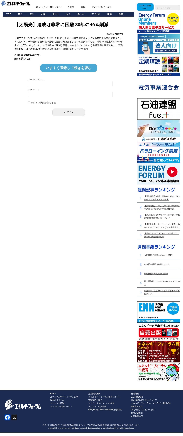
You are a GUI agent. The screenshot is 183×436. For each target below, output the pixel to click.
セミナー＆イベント (102, 7)
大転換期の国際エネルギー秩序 (158, 255)
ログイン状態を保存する (43, 102)
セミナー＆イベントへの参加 (101, 403)
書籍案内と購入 (95, 400)
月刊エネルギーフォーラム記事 (64, 397)
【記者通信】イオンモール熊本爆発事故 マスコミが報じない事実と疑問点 (162, 207)
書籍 (83, 7)
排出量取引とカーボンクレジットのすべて (162, 283)
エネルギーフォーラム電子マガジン (104, 397)
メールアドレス (36, 79)
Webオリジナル (57, 400)
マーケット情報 (57, 403)
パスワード (33, 90)
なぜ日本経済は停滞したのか (157, 264)
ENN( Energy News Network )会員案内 (105, 409)
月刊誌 (70, 7)
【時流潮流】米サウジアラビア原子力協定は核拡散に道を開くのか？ (162, 216)
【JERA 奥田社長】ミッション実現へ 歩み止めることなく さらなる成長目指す (162, 225)
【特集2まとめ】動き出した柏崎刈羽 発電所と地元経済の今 (161, 235)
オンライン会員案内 (97, 406)
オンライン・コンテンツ (48, 7)
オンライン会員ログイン (61, 406)
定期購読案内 (94, 393)
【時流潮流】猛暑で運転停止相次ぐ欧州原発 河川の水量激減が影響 (162, 198)
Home (53, 393)
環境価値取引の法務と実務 (156, 273)
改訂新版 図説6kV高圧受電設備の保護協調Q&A (162, 292)
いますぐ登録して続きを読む (69, 68)
